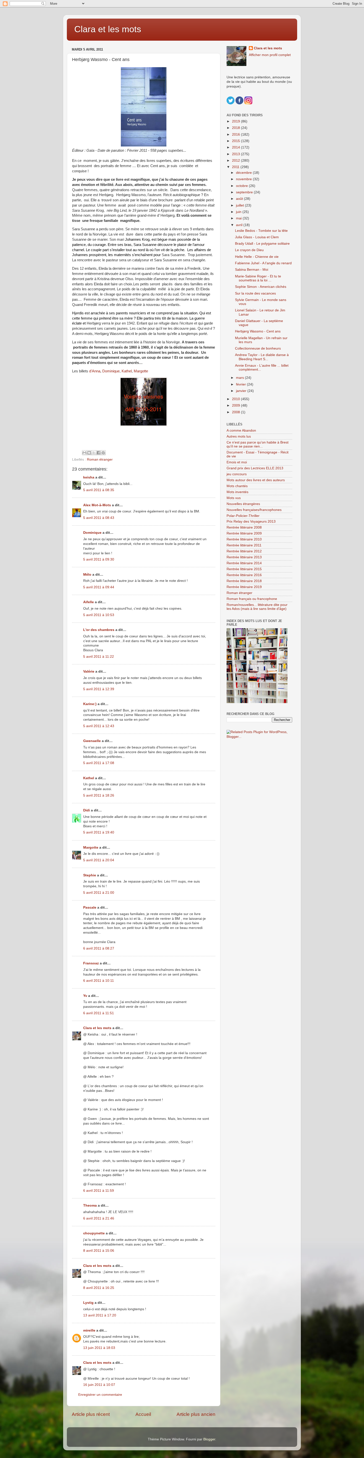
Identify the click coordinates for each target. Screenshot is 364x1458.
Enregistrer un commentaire (100, 1395)
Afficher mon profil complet (270, 55)
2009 (236, 405)
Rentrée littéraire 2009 (244, 533)
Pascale (89, 907)
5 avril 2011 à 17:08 (98, 763)
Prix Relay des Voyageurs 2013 (251, 521)
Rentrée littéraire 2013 (244, 557)
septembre (245, 192)
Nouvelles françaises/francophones (254, 510)
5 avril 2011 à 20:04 (98, 860)
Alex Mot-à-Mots (97, 505)
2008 (236, 412)
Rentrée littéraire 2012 (244, 551)
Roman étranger (100, 459)
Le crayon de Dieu (249, 250)
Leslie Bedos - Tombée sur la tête (261, 231)
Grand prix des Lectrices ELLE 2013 (255, 468)
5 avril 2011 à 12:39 (98, 689)
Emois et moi (237, 462)
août (240, 199)
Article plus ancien (196, 1414)
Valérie (88, 671)
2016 (236, 134)
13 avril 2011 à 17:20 (99, 1315)
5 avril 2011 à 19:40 (98, 832)
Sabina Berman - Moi (251, 269)
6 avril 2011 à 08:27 (98, 948)
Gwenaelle (92, 741)
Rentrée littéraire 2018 (244, 581)
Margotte (141, 371)
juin (239, 212)
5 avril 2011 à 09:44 (98, 587)
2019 (236, 121)
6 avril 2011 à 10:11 (98, 980)
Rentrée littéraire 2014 (244, 563)
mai (239, 218)
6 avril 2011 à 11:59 (98, 1190)
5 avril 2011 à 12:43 (98, 726)
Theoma (90, 1205)
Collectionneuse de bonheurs (258, 348)
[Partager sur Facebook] (98, 452)
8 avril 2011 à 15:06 (98, 1250)
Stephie (89, 875)
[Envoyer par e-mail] (84, 452)
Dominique (111, 371)
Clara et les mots (107, 29)
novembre (244, 179)
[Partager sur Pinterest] (103, 452)
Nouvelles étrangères (243, 504)
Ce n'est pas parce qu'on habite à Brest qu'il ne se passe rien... (257, 444)
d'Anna (94, 371)
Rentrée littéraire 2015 (244, 569)
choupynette (94, 1233)
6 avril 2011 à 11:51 (98, 1013)
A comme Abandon (241, 430)
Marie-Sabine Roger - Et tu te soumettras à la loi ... (258, 278)
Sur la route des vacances (255, 293)
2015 (236, 141)
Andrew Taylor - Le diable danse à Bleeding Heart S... (262, 357)
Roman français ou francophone (252, 599)
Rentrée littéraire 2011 (244, 545)
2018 (236, 128)
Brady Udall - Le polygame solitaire (262, 243)
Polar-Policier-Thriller (243, 516)
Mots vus (234, 498)
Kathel (127, 371)
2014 (236, 147)
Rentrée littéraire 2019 (244, 587)
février (241, 384)
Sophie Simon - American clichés (260, 287)
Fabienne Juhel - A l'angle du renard (263, 263)
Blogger (209, 1439)
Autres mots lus (239, 436)
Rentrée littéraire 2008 (244, 527)
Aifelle (88, 602)
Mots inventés (237, 492)
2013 (236, 154)
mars (240, 378)
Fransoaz (91, 963)
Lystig (88, 1303)
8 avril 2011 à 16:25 (98, 1288)
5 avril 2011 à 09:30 (98, 559)
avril (239, 225)
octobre (242, 186)
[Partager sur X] (93, 452)
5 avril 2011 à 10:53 (98, 615)
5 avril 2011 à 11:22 (98, 656)
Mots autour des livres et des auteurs (256, 480)
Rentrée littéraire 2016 (244, 575)
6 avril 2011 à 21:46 (98, 1218)
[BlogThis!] (89, 452)
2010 (236, 399)
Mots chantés (237, 486)
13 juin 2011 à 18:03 (99, 1348)
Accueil (143, 1414)
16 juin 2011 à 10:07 (99, 1385)
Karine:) (90, 704)
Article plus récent (91, 1414)
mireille (89, 1330)
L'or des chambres (98, 630)
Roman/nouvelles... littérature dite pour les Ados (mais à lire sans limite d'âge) (257, 607)
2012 (236, 160)
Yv (85, 996)
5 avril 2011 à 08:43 (98, 518)
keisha (88, 477)
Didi (86, 810)
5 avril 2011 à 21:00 (98, 892)
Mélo (87, 574)
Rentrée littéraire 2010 (244, 539)
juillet (240, 205)
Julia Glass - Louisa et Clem (257, 237)
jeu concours (237, 474)
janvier (241, 391)
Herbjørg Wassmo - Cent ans (258, 331)
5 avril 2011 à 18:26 (98, 795)
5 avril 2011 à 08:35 (98, 490)
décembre (244, 173)
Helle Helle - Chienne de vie (257, 257)
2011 (236, 167)
